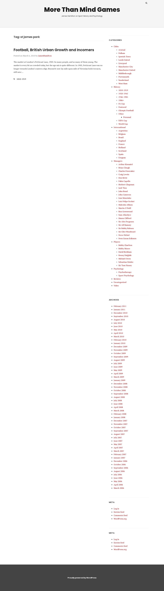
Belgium (122, 134)
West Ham (122, 83)
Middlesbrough (124, 73)
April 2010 (118, 333)
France (121, 144)
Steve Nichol (123, 235)
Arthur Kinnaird (125, 164)
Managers (118, 161)
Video (116, 285)
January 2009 (119, 380)
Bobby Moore (124, 248)
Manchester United (126, 70)
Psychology (119, 268)
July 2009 (118, 363)
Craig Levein (123, 174)
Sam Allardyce (124, 215)
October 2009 (120, 353)
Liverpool (122, 63)
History (117, 87)
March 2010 (119, 336)
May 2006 (118, 481)
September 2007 (121, 430)
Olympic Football (126, 110)
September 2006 (121, 467)
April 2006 (118, 484)
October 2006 (120, 464)
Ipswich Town (124, 56)
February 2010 (120, 340)
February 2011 (120, 306)
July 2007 (118, 437)
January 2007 (119, 457)
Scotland (122, 151)
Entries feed (119, 512)
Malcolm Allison (125, 204)
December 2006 (120, 461)
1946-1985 (123, 97)
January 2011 (119, 309)
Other (121, 113)
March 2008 (119, 410)
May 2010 (118, 329)
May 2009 (118, 370)
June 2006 (118, 478)
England (122, 140)
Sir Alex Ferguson (126, 221)
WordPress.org (120, 518)
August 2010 (119, 319)
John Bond (123, 191)
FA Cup (121, 103)
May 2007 (118, 444)
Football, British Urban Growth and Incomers (54, 49)
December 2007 (120, 420)
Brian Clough (124, 167)
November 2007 (121, 424)
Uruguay (122, 157)
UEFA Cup (122, 120)
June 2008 (118, 404)
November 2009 (121, 350)
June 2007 (118, 441)
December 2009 (120, 346)
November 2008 (121, 387)
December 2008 (120, 383)
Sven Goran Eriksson (127, 238)
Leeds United (124, 60)
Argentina (122, 130)
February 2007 (120, 454)
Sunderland (123, 80)
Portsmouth (123, 76)
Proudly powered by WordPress (82, 578)
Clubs (116, 46)
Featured (122, 107)
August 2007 (119, 434)
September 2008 (121, 393)
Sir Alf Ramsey (124, 225)
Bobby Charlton (125, 245)
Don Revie (122, 177)
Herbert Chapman (126, 184)
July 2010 (118, 323)
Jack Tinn (122, 188)
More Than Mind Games (82, 9)
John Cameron (124, 194)
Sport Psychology (126, 275)
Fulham (121, 53)
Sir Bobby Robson (126, 228)
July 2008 (118, 400)
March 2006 (119, 488)
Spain (120, 154)
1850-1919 (21, 79)
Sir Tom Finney (125, 265)
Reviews (117, 279)
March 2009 (119, 377)
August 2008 (119, 397)
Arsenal (121, 49)
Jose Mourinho (124, 198)
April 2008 (118, 407)
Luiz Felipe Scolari (126, 201)
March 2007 (119, 451)
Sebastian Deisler (125, 262)
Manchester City (125, 66)
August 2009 (119, 360)
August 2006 (119, 471)
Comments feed (120, 515)
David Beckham (125, 252)
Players (117, 241)
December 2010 (120, 313)
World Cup (123, 124)
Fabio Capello (124, 181)
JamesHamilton (45, 55)
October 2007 (120, 427)
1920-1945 (123, 93)
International (120, 127)
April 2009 (118, 373)
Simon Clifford (124, 218)
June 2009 (118, 366)
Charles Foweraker (126, 171)
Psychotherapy (124, 272)
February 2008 (120, 414)
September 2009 (121, 356)
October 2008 (120, 390)
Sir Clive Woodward (126, 231)
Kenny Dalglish (124, 255)
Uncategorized (120, 282)
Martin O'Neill (124, 208)
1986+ (121, 100)
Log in (116, 508)
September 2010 (121, 316)
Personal (127, 117)
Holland (121, 147)
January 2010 (119, 343)
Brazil (121, 137)
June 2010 (118, 326)
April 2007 (118, 447)
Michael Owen (124, 258)
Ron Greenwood (125, 211)
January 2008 (119, 417)
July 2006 (118, 474)
